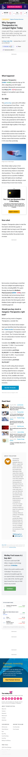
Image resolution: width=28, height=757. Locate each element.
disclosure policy (12, 547)
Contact (4, 717)
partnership (7, 103)
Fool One (4, 738)
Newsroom (4, 715)
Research (4, 713)
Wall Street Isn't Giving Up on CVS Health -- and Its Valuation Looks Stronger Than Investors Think (18, 435)
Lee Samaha (20, 405)
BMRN (14, 293)
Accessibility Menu (14, 1)
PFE (10, 89)
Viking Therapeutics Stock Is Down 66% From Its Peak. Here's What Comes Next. (17, 408)
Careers (4, 711)
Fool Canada (16, 729)
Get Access (5, 614)
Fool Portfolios (5, 736)
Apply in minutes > (14, 211)
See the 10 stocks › (10, 388)
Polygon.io (19, 703)
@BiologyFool (18, 536)
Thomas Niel (20, 412)
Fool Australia (16, 727)
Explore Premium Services (16, 19)
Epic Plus (4, 733)
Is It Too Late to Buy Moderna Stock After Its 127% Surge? (17, 415)
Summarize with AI (9, 49)
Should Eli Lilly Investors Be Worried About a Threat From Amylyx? (17, 423)
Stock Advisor (5, 729)
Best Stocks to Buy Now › (14, 6)
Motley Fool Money (6, 740)
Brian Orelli (4, 544)
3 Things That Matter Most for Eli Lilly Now (18, 443)
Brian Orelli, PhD (7, 41)
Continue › (10, 588)
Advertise (4, 720)
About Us (4, 708)
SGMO (4, 82)
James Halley (20, 432)
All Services (4, 727)
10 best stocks (8, 329)
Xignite (13, 703)
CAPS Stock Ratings (6, 747)
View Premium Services (12, 680)
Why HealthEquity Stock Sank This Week (18, 429)
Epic (3, 731)
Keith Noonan (20, 426)
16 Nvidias (14, 565)
